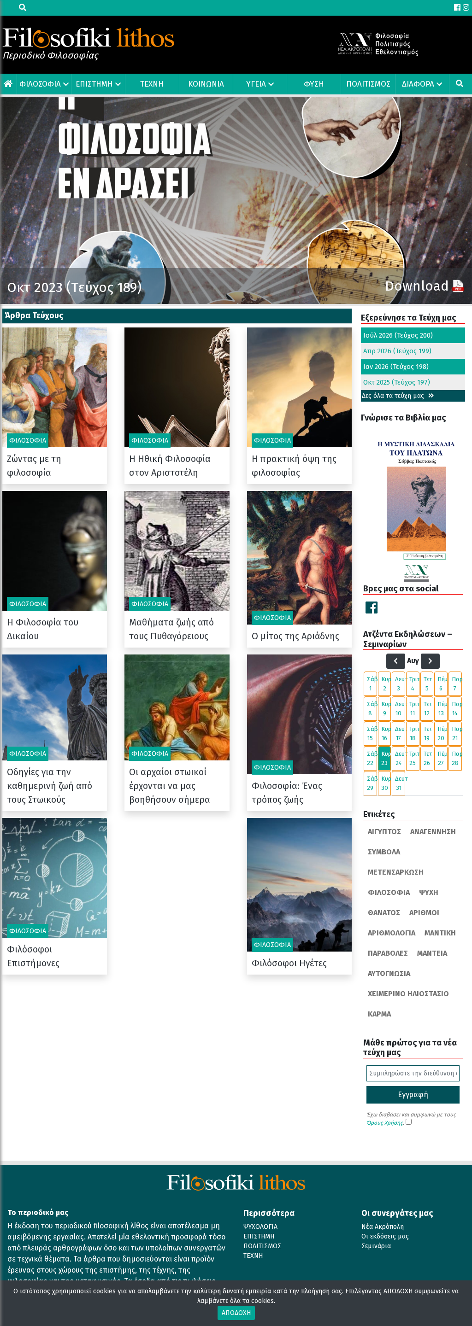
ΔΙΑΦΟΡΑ (418, 84)
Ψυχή (428, 892)
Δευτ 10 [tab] (400, 709)
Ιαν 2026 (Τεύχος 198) (396, 366)
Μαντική (440, 933)
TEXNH (152, 84)
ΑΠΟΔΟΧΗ (236, 1313)
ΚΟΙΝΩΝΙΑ (206, 84)
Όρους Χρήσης (384, 1123)
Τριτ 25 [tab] (414, 758)
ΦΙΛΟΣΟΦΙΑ (40, 84)
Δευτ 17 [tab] (400, 733)
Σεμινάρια (376, 1246)
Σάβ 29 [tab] (372, 783)
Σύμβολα (384, 851)
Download (417, 286)
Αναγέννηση (433, 831)
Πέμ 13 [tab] (442, 709)
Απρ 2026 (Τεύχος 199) (397, 351)
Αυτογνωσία (389, 973)
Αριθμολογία (391, 933)
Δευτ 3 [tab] (400, 684)
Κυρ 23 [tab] (386, 758)
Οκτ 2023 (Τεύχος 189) (74, 287)
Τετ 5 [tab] (428, 684)
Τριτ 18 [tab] (414, 733)
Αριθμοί (424, 912)
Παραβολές (388, 953)
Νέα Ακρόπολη (382, 1227)
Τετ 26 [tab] (428, 758)
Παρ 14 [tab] (457, 709)
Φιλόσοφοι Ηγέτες (289, 963)
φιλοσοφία (389, 892)
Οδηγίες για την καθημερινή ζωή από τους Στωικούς (49, 785)
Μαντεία (432, 953)
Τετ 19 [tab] (428, 733)
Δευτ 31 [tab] (400, 783)
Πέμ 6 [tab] (442, 684)
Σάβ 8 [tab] (372, 709)
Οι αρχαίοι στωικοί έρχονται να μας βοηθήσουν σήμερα (169, 785)
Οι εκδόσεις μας (385, 1236)
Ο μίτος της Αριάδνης (295, 636)
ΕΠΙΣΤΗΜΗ (94, 84)
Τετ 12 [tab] (428, 709)
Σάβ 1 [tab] (372, 684)
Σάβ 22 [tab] (372, 758)
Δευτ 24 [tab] (400, 758)
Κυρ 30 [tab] (386, 783)
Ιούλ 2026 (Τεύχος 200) (398, 335)
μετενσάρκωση (396, 872)
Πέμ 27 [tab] (442, 758)
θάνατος (384, 912)
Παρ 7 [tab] (457, 684)
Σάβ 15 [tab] (372, 733)
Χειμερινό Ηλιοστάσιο (408, 993)
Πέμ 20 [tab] (442, 733)
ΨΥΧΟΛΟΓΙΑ (260, 1227)
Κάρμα (379, 1014)
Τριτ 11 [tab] (414, 709)
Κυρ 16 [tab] (386, 733)
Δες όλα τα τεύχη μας (394, 396)
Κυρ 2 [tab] (386, 684)
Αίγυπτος (384, 831)
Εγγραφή (413, 1094)
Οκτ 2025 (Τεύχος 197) (396, 382)
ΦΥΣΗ (314, 84)
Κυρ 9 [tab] (386, 709)
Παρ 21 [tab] (457, 733)
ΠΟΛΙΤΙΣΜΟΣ (368, 84)
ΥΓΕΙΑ (256, 84)
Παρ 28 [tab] (457, 758)
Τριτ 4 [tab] (414, 684)
